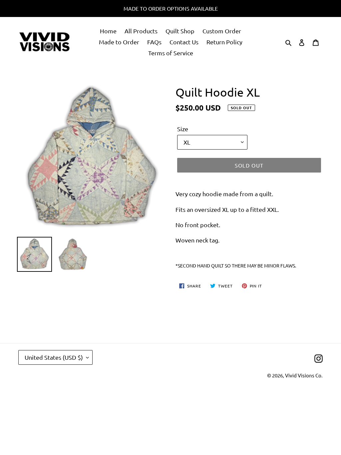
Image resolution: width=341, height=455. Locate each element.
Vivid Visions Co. (304, 375)
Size (182, 128)
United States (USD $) (54, 357)
